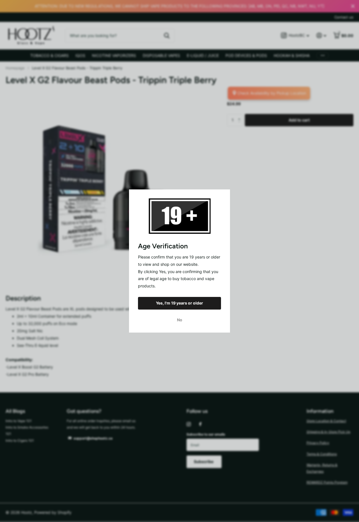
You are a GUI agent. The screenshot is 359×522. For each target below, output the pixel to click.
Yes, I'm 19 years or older (179, 303)
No (179, 319)
